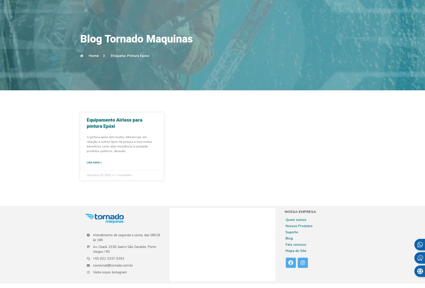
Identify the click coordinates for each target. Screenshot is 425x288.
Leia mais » (94, 162)
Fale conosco (296, 244)
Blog (289, 238)
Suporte (292, 232)
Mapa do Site (296, 251)
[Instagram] (303, 263)
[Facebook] (291, 263)
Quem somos (296, 220)
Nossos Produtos (299, 226)
